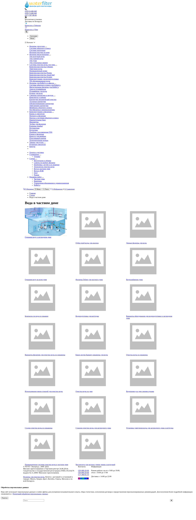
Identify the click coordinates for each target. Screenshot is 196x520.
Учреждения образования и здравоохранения (51, 183)
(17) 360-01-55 (83, 475)
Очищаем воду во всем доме (36, 280)
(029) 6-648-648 (31, 11)
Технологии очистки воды (44, 167)
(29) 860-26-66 (83, 473)
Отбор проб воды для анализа (87, 243)
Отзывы (37, 157)
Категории (33, 36)
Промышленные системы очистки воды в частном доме (46, 465)
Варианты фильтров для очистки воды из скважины (45, 355)
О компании (34, 154)
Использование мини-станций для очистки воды (44, 391)
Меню (32, 38)
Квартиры (38, 181)
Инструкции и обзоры (42, 161)
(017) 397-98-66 (31, 15)
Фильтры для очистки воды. (34, 477)
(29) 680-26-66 (83, 470)
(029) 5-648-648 (31, 13)
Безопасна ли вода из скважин (36, 316)
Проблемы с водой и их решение (46, 165)
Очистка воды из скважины (137, 355)
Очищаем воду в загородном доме (38, 237)
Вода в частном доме (42, 169)
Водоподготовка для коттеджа (87, 316)
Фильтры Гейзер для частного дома (89, 280)
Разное (36, 175)
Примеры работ (35, 177)
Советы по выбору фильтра (44, 163)
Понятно (4, 498)
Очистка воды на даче (84, 391)
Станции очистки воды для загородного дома (93, 428)
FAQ (36, 173)
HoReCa (37, 185)
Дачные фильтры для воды (136, 243)
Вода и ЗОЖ (39, 171)
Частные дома (39, 179)
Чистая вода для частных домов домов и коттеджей (95, 465)
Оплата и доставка (36, 152)
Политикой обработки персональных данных (30, 494)
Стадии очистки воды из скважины (38, 428)
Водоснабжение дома (134, 280)
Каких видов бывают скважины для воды (92, 355)
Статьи (32, 159)
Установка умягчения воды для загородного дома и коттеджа (149, 428)
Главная (32, 193)
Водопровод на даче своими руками (140, 391)
